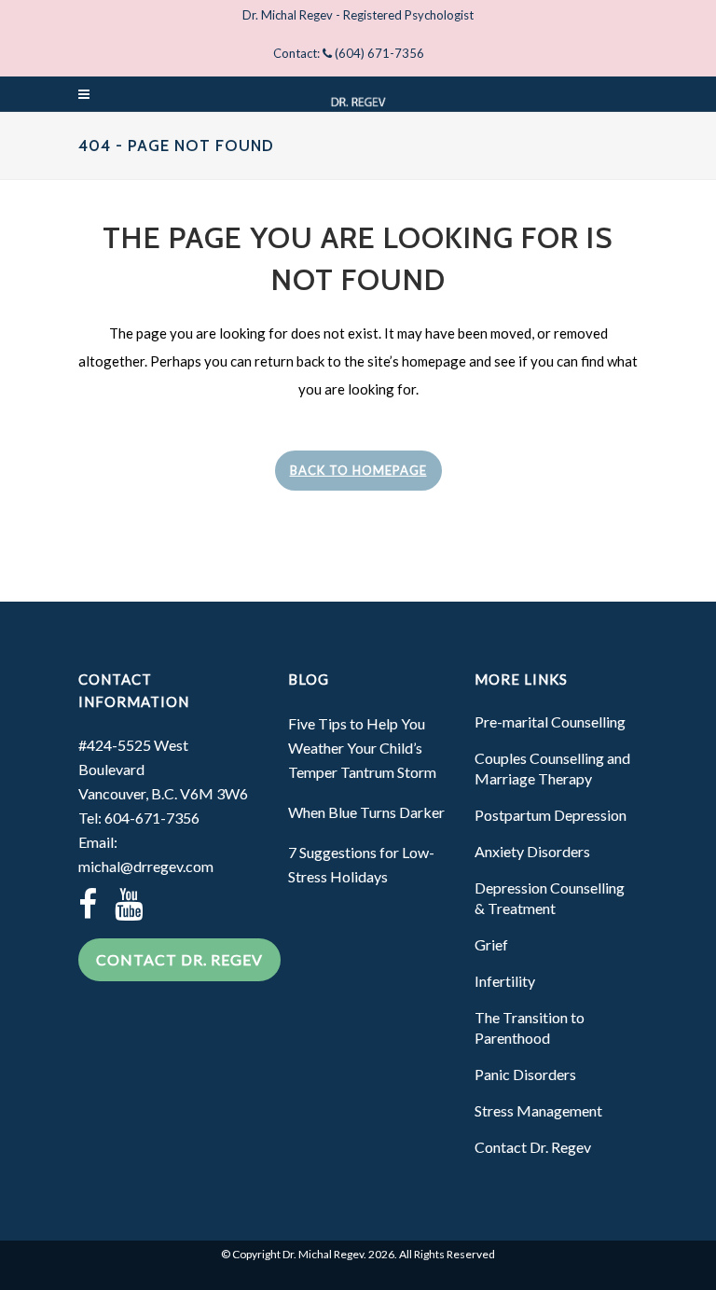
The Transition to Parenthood (530, 1027)
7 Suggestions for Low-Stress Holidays (361, 864)
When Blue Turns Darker (366, 812)
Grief (491, 944)
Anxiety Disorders (532, 851)
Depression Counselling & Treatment (550, 898)
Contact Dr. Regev (179, 959)
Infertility (505, 981)
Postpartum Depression (550, 815)
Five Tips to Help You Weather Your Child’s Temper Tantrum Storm (362, 747)
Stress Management (538, 1110)
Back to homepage (358, 470)
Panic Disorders (525, 1074)
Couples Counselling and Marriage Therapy (552, 768)
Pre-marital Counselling (550, 721)
